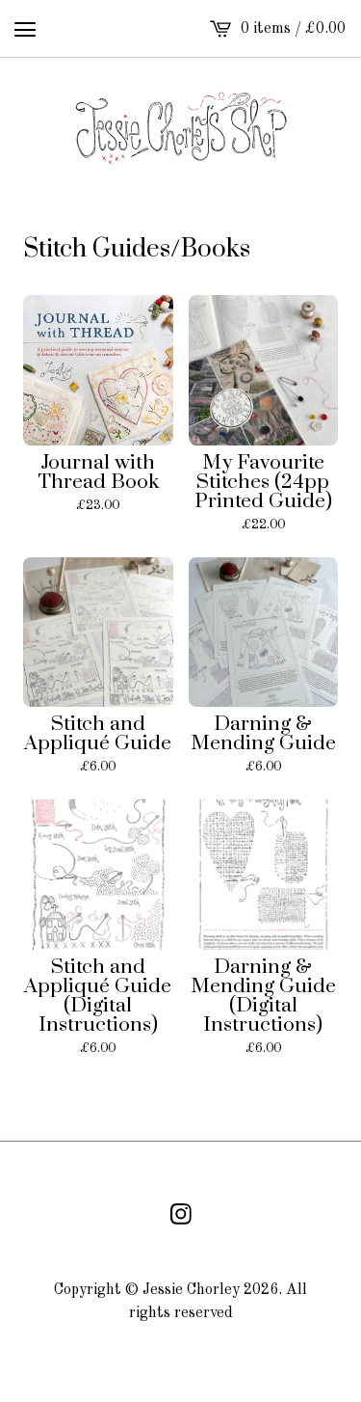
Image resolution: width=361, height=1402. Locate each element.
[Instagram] (181, 1214)
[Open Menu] (25, 29)
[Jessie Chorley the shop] (180, 127)
